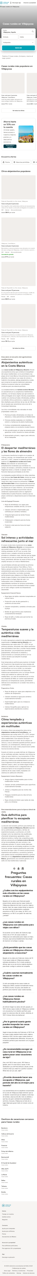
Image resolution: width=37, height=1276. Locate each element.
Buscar (18, 48)
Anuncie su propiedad (29, 2)
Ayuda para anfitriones (8, 1231)
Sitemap (19, 1273)
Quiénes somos (6, 1217)
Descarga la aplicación (8, 1257)
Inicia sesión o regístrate (10, 146)
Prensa (4, 1234)
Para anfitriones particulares (10, 1245)
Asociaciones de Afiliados (9, 1236)
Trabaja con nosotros (8, 1214)
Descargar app (16, 2)
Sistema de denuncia (28, 1273)
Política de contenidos (9, 1273)
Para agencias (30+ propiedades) (11, 1248)
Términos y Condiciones (18, 1270)
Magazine (4, 1219)
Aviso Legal (7, 1270)
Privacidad (30, 1270)
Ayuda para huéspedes (8, 1228)
